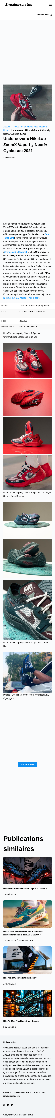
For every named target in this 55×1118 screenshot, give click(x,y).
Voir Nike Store (27, 764)
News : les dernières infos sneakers (30, 127)
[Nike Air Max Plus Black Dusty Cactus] (27, 1003)
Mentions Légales (11, 1096)
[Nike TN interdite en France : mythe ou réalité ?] (27, 870)
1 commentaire (26, 940)
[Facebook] (4, 1105)
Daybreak (22, 252)
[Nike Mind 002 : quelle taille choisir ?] (27, 960)
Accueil (6, 127)
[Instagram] (12, 1105)
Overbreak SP (10, 252)
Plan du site (39, 1092)
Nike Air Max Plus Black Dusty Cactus (21, 1021)
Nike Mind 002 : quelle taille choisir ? (20, 978)
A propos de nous (22, 1092)
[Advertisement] (27, 48)
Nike (5, 130)
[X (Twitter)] (8, 1105)
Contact (7, 1092)
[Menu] (50, 4)
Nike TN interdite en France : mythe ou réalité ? (25, 888)
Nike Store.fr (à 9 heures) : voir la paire (21, 298)
